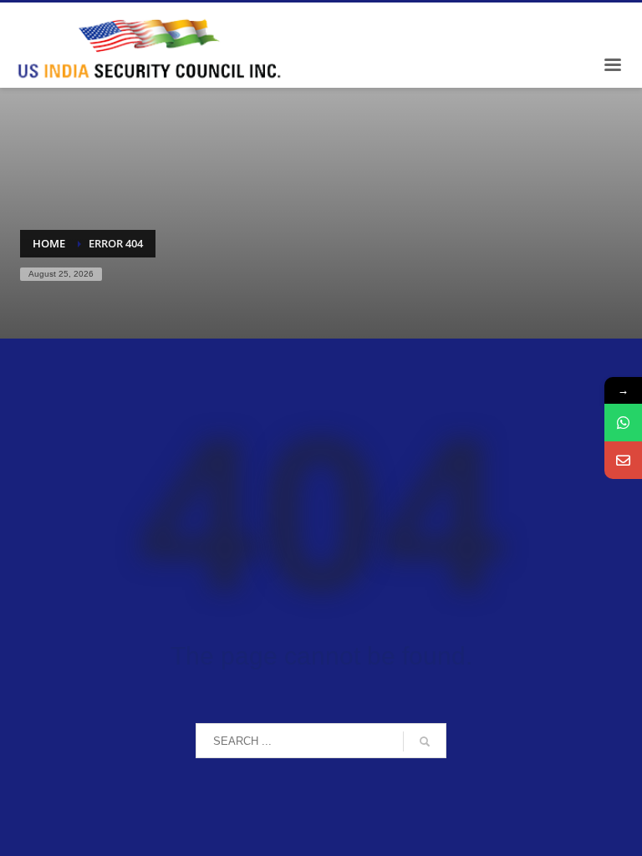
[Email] (623, 460)
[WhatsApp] (623, 422)
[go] (424, 741)
